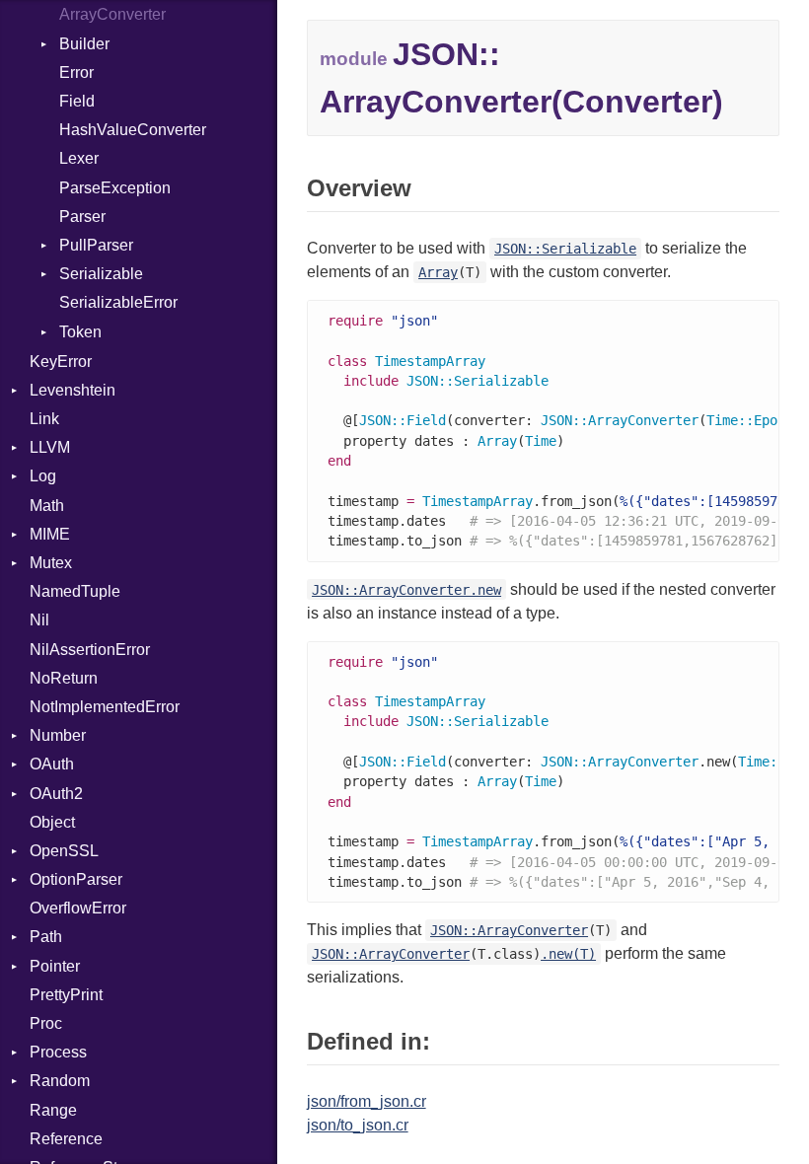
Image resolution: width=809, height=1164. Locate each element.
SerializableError (118, 302)
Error (76, 72)
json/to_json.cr (357, 1125)
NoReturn (64, 678)
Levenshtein (72, 390)
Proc (46, 1023)
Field (77, 101)
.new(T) (568, 954)
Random (60, 1080)
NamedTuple (75, 591)
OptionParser (76, 879)
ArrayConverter (112, 14)
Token (80, 332)
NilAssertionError (90, 649)
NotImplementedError (105, 706)
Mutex (51, 562)
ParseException (115, 188)
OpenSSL (64, 850)
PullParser (96, 245)
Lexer (79, 158)
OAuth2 (56, 793)
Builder (84, 44)
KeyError (61, 361)
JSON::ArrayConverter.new (406, 590)
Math (47, 505)
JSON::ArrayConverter (509, 930)
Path (46, 936)
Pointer (55, 966)
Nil (39, 620)
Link (44, 418)
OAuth (52, 764)
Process (58, 1052)
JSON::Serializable (565, 248)
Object (52, 822)
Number (58, 735)
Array (438, 272)
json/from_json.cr (366, 1101)
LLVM (50, 447)
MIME (50, 534)
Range (53, 1110)
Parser (82, 216)
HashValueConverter (132, 129)
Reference (66, 1138)
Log (43, 476)
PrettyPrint (66, 994)
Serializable (101, 273)
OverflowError (78, 908)
